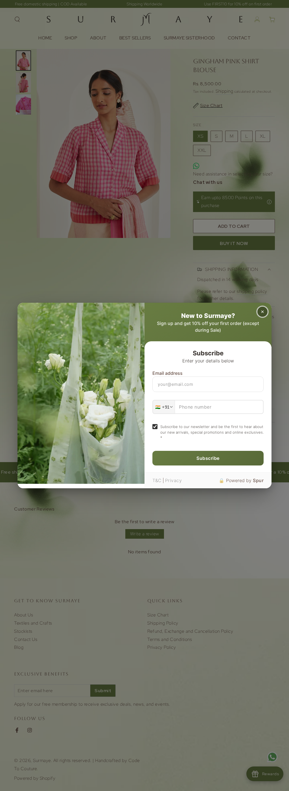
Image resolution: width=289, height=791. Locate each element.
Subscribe (208, 458)
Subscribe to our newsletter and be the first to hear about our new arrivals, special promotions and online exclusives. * (212, 432)
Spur (258, 480)
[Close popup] (262, 312)
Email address (167, 373)
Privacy (173, 480)
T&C (157, 480)
